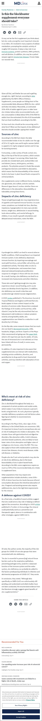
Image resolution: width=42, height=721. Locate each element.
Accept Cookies (21, 717)
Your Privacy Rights (21, 705)
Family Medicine (7, 10)
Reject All (21, 711)
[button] (24, 32)
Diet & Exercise (21, 10)
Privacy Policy (30, 700)
